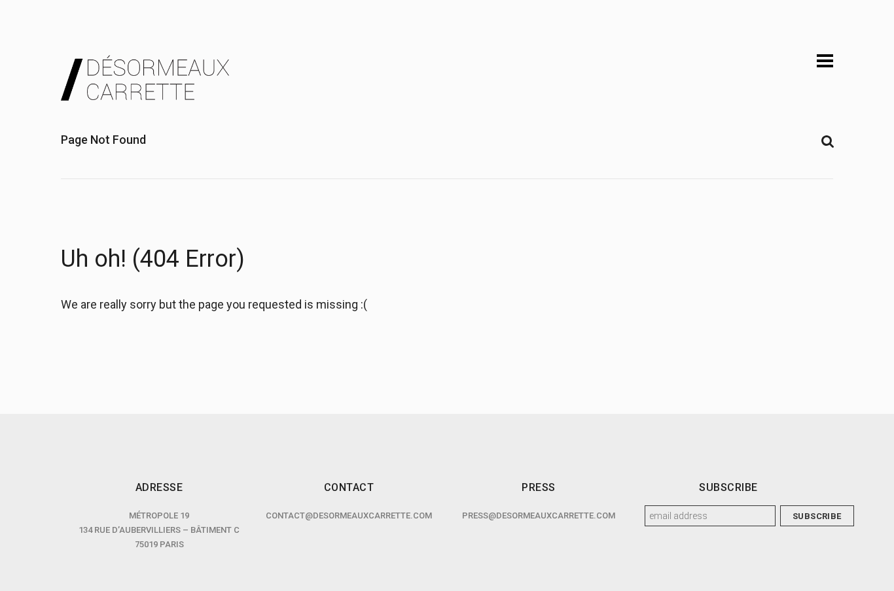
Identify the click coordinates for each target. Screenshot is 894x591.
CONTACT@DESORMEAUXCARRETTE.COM (349, 515)
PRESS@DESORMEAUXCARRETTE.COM (538, 515)
